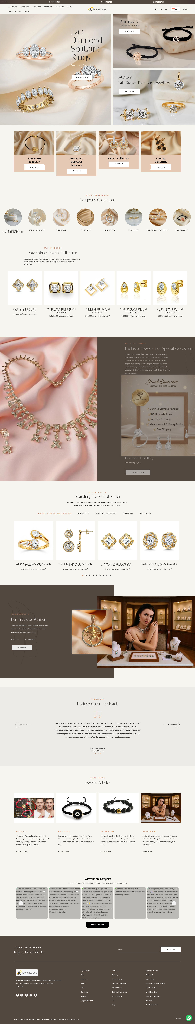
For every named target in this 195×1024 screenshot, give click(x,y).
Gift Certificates (152, 1005)
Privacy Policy (117, 979)
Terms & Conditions (119, 983)
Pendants (61, 230)
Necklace (37, 230)
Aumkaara (158, 230)
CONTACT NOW (114, 472)
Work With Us (150, 988)
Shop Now (129, 31)
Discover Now (21, 60)
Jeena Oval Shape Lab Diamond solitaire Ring (33, 565)
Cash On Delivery (152, 971)
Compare (84, 992)
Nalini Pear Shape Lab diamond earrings (170, 321)
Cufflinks (85, 230)
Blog (113, 1005)
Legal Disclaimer (152, 992)
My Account (85, 971)
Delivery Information (119, 992)
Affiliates (149, 1001)
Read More (21, 852)
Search (83, 983)
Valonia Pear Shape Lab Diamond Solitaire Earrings (97, 311)
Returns (83, 996)
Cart (82, 975)
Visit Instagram (97, 925)
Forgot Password (87, 1001)
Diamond (149, 975)
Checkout (84, 979)
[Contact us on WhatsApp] (189, 1018)
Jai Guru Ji (133, 230)
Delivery (115, 975)
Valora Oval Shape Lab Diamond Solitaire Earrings (133, 311)
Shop (83, 988)
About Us (115, 971)
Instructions (150, 979)
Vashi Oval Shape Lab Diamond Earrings (159, 565)
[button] (166, 9)
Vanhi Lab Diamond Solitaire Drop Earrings (75, 565)
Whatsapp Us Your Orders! (155, 983)
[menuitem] (13, 7)
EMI (113, 1001)
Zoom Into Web (72, 1019)
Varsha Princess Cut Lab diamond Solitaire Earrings (25, 311)
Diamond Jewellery (110, 230)
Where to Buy (117, 988)
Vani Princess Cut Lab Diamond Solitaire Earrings (61, 311)
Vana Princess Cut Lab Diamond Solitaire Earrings (117, 565)
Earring (13, 230)
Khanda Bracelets (181, 230)
